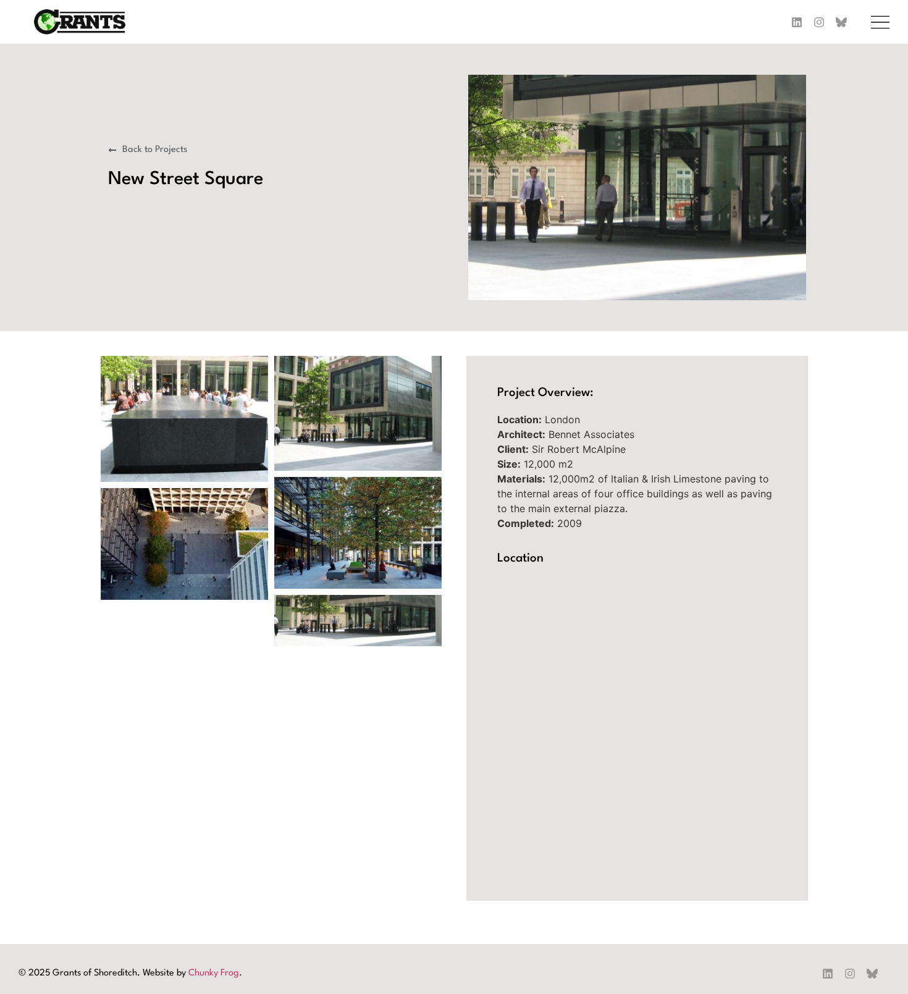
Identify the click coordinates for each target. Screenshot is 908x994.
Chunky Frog (213, 973)
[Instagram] (819, 22)
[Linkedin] (828, 973)
